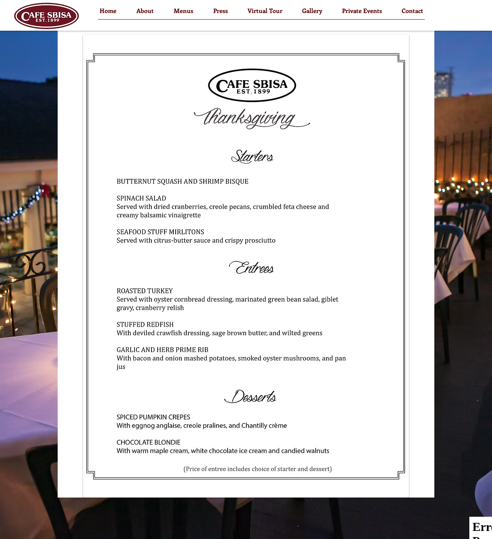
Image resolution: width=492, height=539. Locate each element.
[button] (145, 11)
